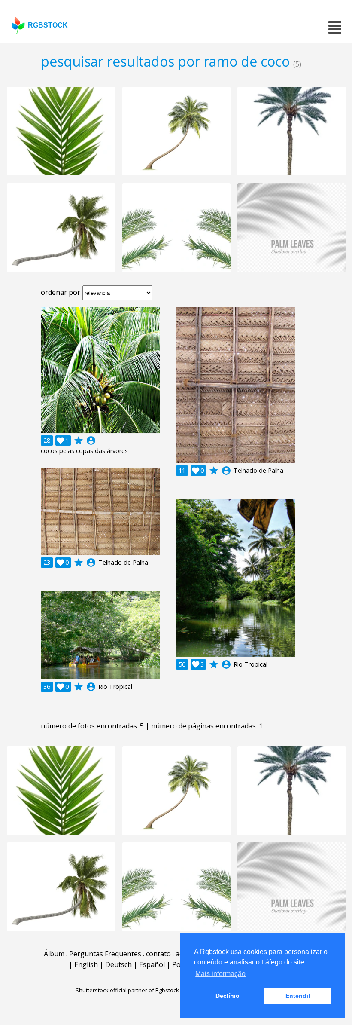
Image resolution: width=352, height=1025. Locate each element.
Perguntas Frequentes (105, 953)
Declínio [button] (227, 995)
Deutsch (118, 964)
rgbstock (48, 25)
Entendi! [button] (297, 995)
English (86, 964)
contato (158, 953)
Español (152, 964)
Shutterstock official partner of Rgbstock (127, 990)
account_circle (91, 440)
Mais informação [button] (220, 973)
